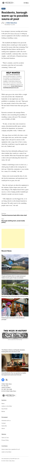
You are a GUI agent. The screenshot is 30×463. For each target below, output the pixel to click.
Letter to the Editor (6, 452)
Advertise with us (6, 420)
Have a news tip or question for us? (11, 449)
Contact (4, 423)
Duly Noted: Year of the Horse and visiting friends (15, 296)
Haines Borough (14, 33)
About (3, 428)
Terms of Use (5, 437)
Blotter (3, 411)
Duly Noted (4, 408)
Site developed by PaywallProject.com (10, 458)
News (3, 8)
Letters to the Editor (7, 406)
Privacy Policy (5, 440)
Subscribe (4, 425)
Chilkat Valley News (11, 22)
